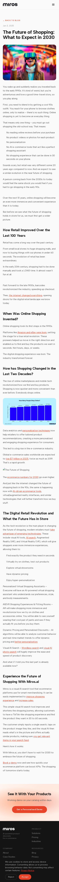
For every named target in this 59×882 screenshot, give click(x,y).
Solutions (36, 833)
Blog (34, 853)
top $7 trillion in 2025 (17, 458)
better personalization (26, 641)
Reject (11, 877)
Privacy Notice (27, 870)
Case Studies (9, 857)
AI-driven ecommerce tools (27, 491)
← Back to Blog (11, 20)
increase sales (26, 700)
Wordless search (30, 648)
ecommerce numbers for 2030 (23, 477)
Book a (6, 762)
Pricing (35, 837)
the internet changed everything (25, 295)
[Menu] (53, 4)
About (6, 853)
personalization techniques (36, 430)
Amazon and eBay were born (32, 332)
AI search (31, 537)
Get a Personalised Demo (29, 809)
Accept (25, 877)
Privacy (35, 857)
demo (14, 762)
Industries (36, 841)
